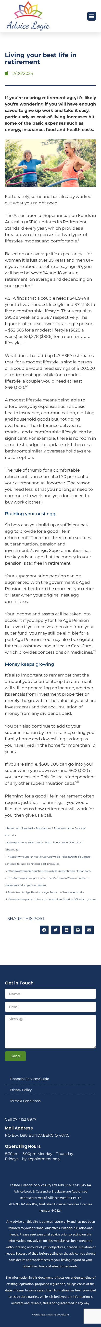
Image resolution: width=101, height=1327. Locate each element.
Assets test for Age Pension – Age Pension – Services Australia (46, 892)
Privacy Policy (21, 1090)
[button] (91, 16)
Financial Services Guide (29, 1079)
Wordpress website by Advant (50, 1314)
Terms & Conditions (25, 1101)
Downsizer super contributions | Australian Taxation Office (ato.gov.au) (52, 899)
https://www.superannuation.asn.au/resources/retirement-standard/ (49, 871)
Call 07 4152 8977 (20, 1119)
